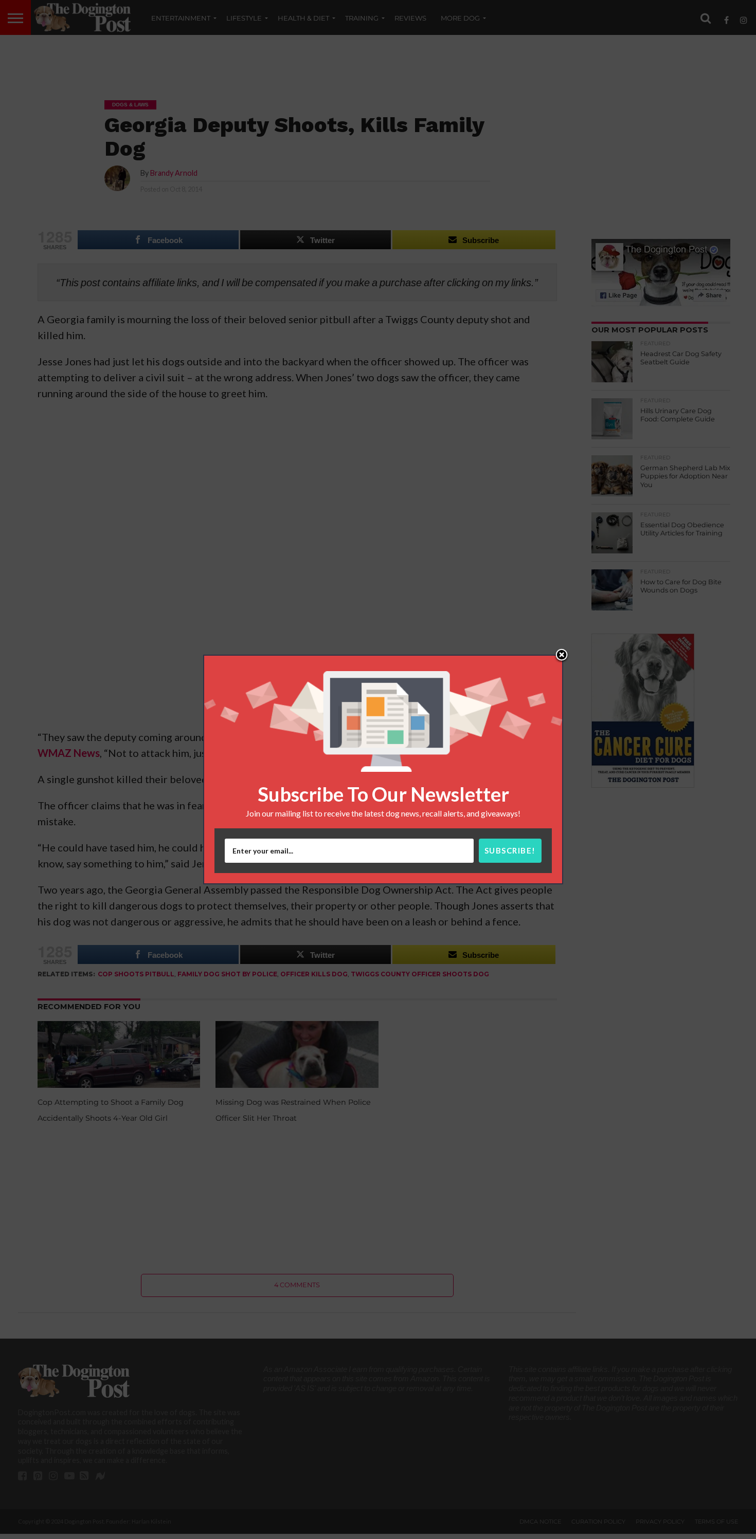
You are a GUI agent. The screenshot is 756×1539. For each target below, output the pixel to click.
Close (561, 655)
